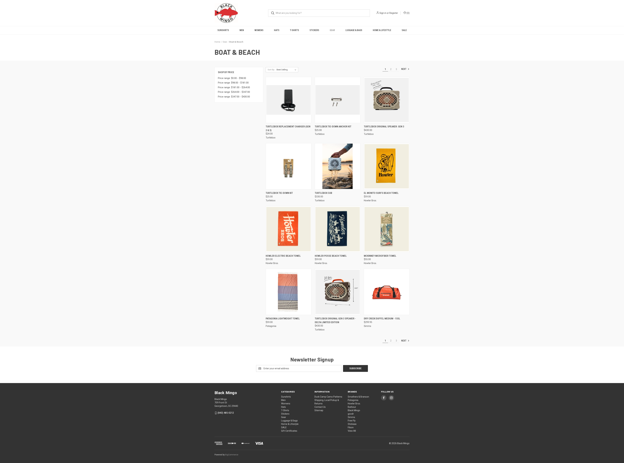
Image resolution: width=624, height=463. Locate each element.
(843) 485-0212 (226, 412)
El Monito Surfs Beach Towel (381, 193)
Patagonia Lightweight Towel (283, 318)
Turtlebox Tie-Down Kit (279, 193)
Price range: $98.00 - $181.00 (233, 82)
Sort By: (271, 69)
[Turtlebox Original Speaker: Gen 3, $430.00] (386, 99)
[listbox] (287, 69)
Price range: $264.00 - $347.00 (234, 91)
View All (352, 431)
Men (242, 30)
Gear (332, 30)
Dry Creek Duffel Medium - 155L (382, 318)
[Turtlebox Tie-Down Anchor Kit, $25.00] (337, 99)
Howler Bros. (354, 403)
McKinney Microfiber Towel (380, 255)
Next (404, 69)
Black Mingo (354, 410)
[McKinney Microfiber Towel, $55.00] (386, 229)
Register (393, 13)
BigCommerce (231, 455)
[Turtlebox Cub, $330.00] (337, 166)
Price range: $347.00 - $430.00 (234, 96)
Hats (276, 30)
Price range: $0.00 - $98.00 (232, 78)
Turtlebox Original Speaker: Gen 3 (384, 126)
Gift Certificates (289, 431)
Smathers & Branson (358, 396)
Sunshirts (223, 30)
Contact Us (320, 407)
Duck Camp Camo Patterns (328, 396)
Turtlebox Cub (323, 193)
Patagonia (353, 400)
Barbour (352, 407)
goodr (351, 413)
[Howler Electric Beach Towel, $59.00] (288, 229)
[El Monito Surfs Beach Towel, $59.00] (386, 166)
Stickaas (352, 424)
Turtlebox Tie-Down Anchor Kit (333, 126)
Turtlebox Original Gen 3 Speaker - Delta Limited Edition (335, 320)
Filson (351, 427)
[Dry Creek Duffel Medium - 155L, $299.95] (386, 291)
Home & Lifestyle (382, 30)
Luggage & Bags (353, 30)
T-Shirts (294, 30)
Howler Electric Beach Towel (283, 255)
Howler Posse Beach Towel (331, 255)
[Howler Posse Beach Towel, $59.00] (337, 229)
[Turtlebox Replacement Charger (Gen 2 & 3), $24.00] (288, 99)
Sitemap (318, 410)
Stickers (314, 30)
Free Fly (352, 420)
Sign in (382, 13)
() (408, 13)
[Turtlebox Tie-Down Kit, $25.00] (288, 166)
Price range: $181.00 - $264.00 (234, 87)
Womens (258, 30)
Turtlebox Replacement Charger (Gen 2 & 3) (288, 128)
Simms (351, 417)
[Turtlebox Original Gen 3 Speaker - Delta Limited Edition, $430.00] (337, 291)
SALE (404, 30)
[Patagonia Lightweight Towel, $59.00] (288, 291)
